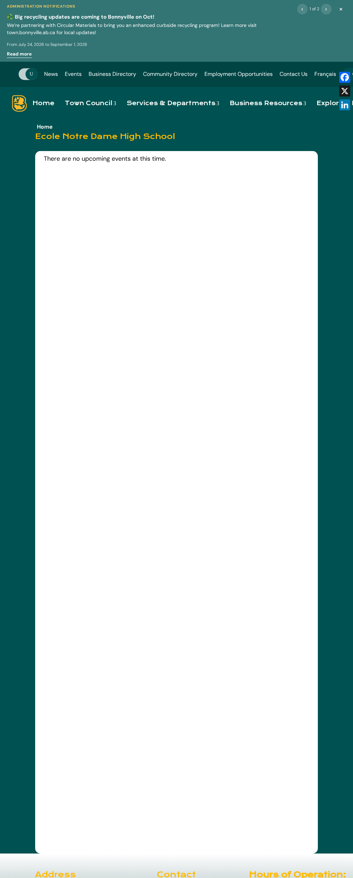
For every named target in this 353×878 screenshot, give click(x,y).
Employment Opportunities (238, 74)
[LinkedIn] (345, 105)
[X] (345, 91)
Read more (19, 54)
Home (43, 103)
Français (325, 74)
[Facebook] (345, 77)
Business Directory (112, 74)
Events (73, 74)
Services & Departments (171, 103)
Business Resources (266, 103)
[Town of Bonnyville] (19, 103)
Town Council (88, 103)
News (51, 74)
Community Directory (170, 74)
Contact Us (293, 74)
